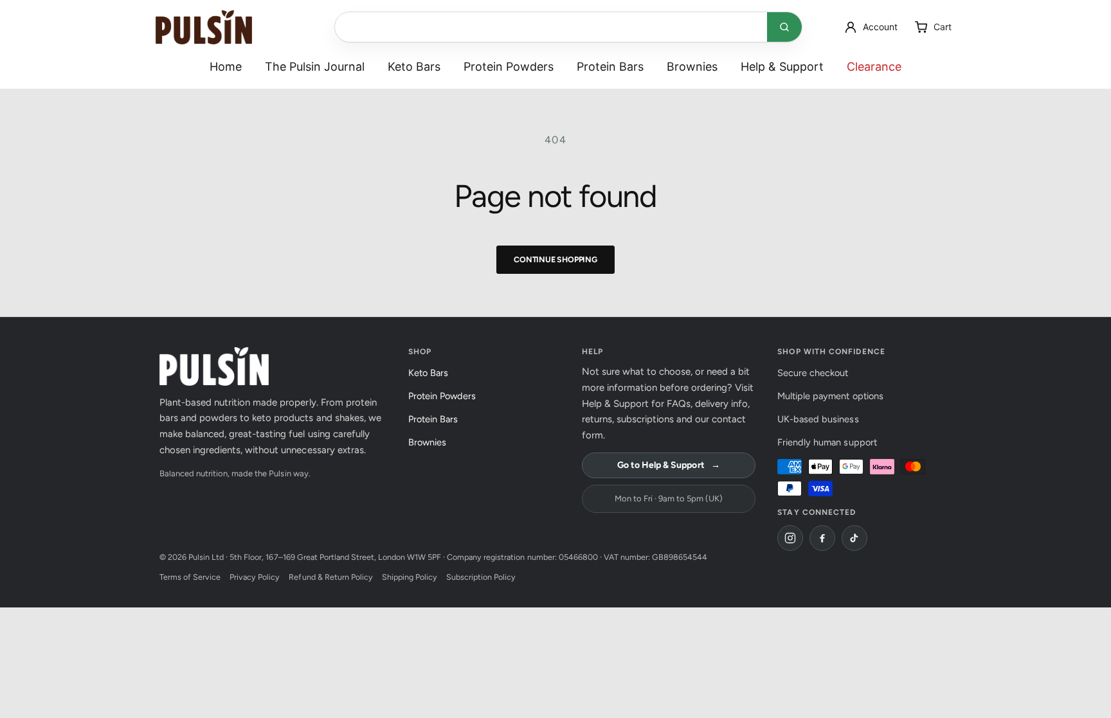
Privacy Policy (255, 577)
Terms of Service (190, 577)
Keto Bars (414, 66)
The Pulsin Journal (315, 66)
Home (226, 66)
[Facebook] (822, 538)
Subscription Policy (481, 577)
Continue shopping (555, 259)
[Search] (784, 27)
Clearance (874, 66)
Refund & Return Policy (330, 577)
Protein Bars (610, 66)
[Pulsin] (204, 27)
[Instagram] (790, 538)
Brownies (692, 66)
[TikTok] (854, 538)
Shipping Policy (409, 577)
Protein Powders (509, 66)
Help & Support (782, 66)
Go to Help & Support (668, 465)
